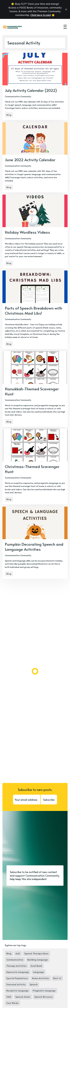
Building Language (38, 959)
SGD (9, 996)
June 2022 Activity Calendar (30, 159)
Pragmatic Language (44, 990)
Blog (9, 115)
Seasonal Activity (16, 984)
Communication (15, 959)
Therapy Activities (17, 966)
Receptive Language (18, 990)
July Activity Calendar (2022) (31, 90)
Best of (57, 978)
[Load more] (35, 671)
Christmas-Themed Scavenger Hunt (32, 469)
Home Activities (40, 978)
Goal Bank (36, 966)
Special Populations (17, 978)
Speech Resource (44, 996)
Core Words (13, 1003)
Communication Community (18, 96)
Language (38, 972)
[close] (66, 9)
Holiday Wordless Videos (27, 232)
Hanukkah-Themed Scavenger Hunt (32, 391)
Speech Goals (22, 996)
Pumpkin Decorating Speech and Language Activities (34, 546)
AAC (18, 953)
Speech (34, 984)
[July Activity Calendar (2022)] (35, 86)
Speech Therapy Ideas (36, 953)
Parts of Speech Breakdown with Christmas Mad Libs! (33, 310)
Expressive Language (18, 972)
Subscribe (49, 799)
